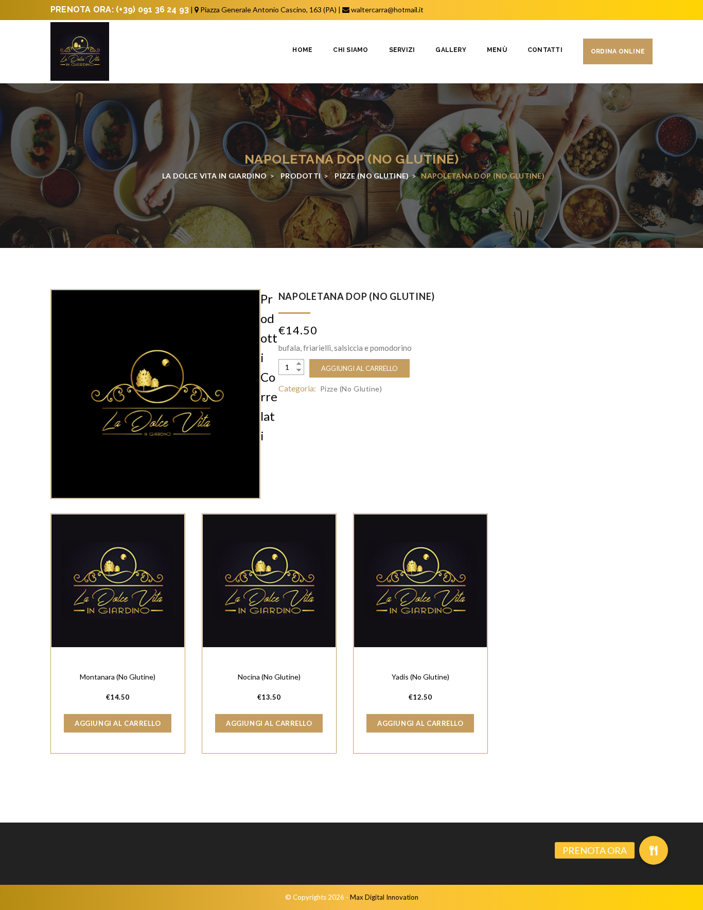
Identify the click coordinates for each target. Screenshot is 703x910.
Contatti (545, 49)
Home (302, 49)
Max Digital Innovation (384, 897)
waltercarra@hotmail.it (387, 9)
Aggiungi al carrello (359, 368)
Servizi (402, 49)
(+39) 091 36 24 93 (152, 9)
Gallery (450, 49)
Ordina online (618, 51)
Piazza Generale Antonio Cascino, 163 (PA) (268, 9)
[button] (653, 850)
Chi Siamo (350, 49)
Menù (497, 49)
